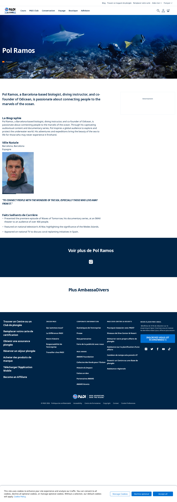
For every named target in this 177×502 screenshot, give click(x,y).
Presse (79, 333)
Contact (116, 403)
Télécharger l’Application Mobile (17, 369)
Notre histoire (52, 338)
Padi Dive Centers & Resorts (119, 321)
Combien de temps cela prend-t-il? (122, 355)
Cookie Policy (20, 496)
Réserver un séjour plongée (19, 351)
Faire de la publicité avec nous (90, 344)
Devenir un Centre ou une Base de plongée (122, 361)
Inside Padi (51, 321)
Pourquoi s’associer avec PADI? (120, 328)
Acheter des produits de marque (17, 359)
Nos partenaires (84, 338)
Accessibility (77, 403)
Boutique (73, 10)
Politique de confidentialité (61, 403)
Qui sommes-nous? (54, 328)
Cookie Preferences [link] (128, 403)
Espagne (9, 62)
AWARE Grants (83, 384)
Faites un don (83, 373)
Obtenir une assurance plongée (16, 343)
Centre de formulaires (93, 403)
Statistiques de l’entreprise (89, 328)
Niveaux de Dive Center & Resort (121, 333)
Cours (23, 10)
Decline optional (141, 494)
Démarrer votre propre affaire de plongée (122, 340)
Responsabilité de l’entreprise (54, 345)
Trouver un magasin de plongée (119, 3)
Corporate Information (88, 321)
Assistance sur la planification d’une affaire (123, 348)
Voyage (61, 10)
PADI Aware (82, 351)
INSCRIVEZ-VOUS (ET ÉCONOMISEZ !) (157, 338)
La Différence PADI (54, 333)
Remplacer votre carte (141, 3)
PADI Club (34, 10)
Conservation (48, 10)
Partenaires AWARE (85, 378)
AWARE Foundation (85, 356)
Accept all (162, 494)
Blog (104, 3)
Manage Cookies (120, 494)
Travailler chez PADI (55, 352)
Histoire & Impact (85, 367)
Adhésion (85, 10)
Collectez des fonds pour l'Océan (91, 362)
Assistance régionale (116, 368)
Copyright (106, 403)
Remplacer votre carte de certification (18, 333)
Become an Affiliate (15, 377)
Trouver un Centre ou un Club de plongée (17, 323)
